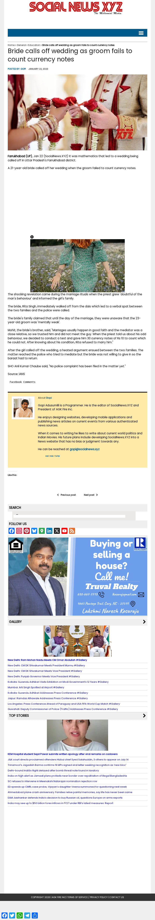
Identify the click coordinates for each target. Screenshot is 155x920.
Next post (89, 494)
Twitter (57, 456)
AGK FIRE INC (59, 897)
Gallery (15, 621)
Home (11, 45)
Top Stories (19, 715)
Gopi (23, 68)
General (21, 45)
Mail (47, 456)
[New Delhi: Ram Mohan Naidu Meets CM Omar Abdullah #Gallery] (77, 654)
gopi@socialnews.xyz (85, 449)
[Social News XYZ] (76, 13)
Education (34, 45)
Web (51, 456)
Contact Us (116, 897)
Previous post (68, 494)
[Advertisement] (77, 20)
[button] (32, 237)
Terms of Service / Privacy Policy (87, 897)
